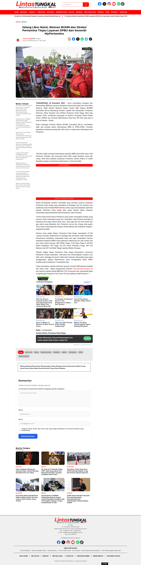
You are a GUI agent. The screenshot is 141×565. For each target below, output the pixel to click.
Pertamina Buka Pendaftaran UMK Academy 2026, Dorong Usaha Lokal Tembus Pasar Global (86, 16)
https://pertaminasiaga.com (83, 269)
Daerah (32, 12)
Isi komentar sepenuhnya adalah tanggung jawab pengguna (41, 389)
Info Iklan (35, 556)
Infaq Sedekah (25, 550)
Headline (56, 352)
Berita (24, 22)
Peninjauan (72, 352)
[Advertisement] (64, 143)
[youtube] (114, 5)
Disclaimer (23, 556)
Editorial (50, 12)
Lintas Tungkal (28, 38)
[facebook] (100, 5)
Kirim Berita (76, 550)
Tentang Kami (57, 556)
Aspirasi (101, 12)
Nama (20, 410)
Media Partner (52, 550)
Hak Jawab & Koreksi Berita (91, 550)
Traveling (123, 12)
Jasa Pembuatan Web (38, 550)
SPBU (81, 352)
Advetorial (28, 352)
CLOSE (104, 563)
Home (16, 12)
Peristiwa (41, 12)
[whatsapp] (118, 5)
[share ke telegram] (87, 40)
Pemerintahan (61, 12)
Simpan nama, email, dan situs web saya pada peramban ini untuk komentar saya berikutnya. (53, 429)
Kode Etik (69, 556)
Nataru (64, 352)
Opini (107, 12)
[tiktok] (123, 5)
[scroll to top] (135, 562)
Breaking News (46, 352)
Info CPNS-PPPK (90, 12)
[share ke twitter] (78, 40)
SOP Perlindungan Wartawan (111, 550)
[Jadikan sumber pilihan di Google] (70, 40)
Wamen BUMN (24, 356)
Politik (71, 12)
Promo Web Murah (64, 550)
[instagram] (109, 5)
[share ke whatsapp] (82, 40)
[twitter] (105, 5)
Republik (114, 12)
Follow (87, 338)
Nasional (23, 12)
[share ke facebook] (74, 40)
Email (20, 419)
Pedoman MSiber (83, 556)
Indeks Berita (98, 556)
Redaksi (46, 556)
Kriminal (79, 12)
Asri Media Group (113, 556)
